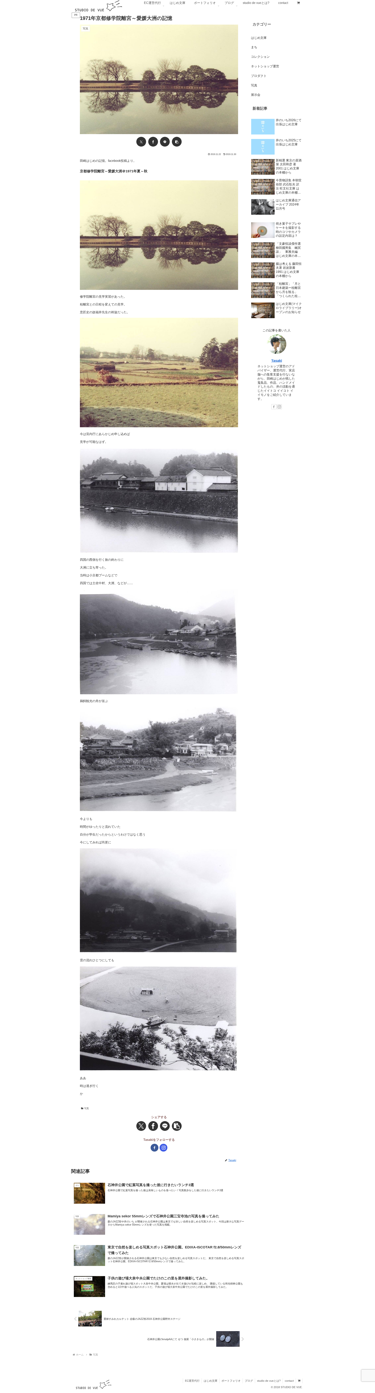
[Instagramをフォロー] (163, 1148)
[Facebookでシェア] (153, 142)
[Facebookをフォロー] (154, 1148)
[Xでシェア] (141, 142)
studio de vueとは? (269, 1380)
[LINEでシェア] (165, 142)
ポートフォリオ (231, 1380)
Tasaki (276, 361)
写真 (86, 1108)
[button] (177, 142)
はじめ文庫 (210, 1380)
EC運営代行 (192, 1380)
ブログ (249, 1380)
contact (289, 1380)
